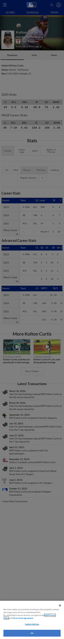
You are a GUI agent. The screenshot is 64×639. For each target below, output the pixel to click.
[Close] (60, 605)
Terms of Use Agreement (22, 618)
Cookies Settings (32, 624)
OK (32, 633)
